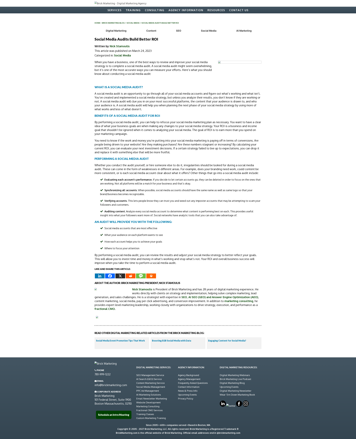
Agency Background (188, 375)
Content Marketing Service (150, 382)
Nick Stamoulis (120, 46)
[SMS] (141, 275)
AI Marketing (244, 30)
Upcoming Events (187, 394)
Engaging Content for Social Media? (227, 340)
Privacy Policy (185, 398)
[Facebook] (110, 275)
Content (151, 30)
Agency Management (189, 379)
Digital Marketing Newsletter (235, 390)
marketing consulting (238, 301)
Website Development (148, 402)
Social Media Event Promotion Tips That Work (120, 340)
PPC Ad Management (147, 390)
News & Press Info (187, 390)
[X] (120, 275)
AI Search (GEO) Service (149, 379)
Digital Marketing (116, 30)
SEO (178, 30)
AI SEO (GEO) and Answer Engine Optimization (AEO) (223, 297)
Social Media (133, 23)
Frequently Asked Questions (193, 382)
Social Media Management (150, 386)
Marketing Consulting (147, 406)
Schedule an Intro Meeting (113, 414)
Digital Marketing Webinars (235, 375)
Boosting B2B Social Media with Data (171, 340)
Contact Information (188, 386)
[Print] (151, 275)
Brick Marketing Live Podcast (235, 379)
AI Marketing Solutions (148, 394)
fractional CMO (105, 309)
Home (97, 23)
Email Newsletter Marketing (151, 398)
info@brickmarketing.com (111, 385)
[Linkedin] (100, 275)
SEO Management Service (150, 375)
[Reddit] (130, 275)
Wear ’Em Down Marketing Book (237, 394)
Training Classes (145, 414)
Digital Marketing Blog (232, 382)
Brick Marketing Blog (113, 23)
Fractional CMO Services (149, 410)
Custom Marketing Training (151, 418)
